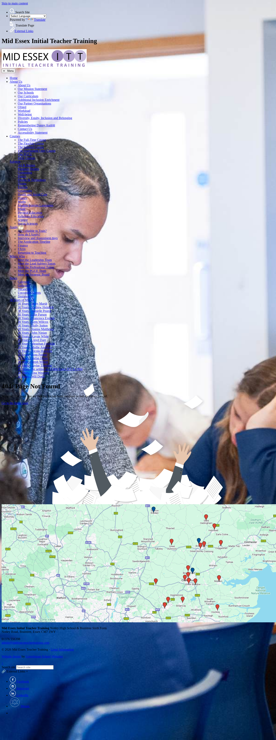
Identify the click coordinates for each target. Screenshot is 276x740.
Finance (23, 245)
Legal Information (62, 649)
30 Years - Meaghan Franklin (36, 343)
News (13, 278)
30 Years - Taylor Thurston (35, 365)
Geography (25, 190)
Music (22, 209)
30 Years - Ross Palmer (32, 354)
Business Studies (28, 169)
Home (14, 78)
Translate (39, 19)
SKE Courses (26, 158)
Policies (23, 121)
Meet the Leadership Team (35, 260)
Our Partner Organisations (34, 103)
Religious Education (31, 216)
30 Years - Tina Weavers (33, 372)
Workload (24, 110)
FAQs (21, 249)
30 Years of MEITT (22, 300)
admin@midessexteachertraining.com (25, 642)
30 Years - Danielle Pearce (34, 311)
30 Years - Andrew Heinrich (36, 307)
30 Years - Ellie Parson (32, 314)
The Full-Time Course (32, 140)
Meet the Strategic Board (34, 274)
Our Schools (26, 92)
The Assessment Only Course (37, 150)
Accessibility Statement (32, 132)
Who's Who (17, 256)
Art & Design (26, 165)
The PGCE (25, 154)
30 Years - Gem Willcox (33, 321)
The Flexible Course (31, 143)
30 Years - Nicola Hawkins (35, 351)
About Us (16, 81)
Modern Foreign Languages (35, 205)
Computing (25, 172)
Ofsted (22, 107)
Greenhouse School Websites (44, 656)
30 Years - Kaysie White (33, 336)
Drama (22, 183)
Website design (11, 656)
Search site (8, 667)
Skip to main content (15, 3)
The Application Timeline (34, 241)
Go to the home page (15, 403)
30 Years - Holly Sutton (33, 325)
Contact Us (25, 129)
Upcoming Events (29, 292)
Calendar (23, 281)
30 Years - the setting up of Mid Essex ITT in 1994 (50, 369)
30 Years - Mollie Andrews (35, 347)
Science (23, 220)
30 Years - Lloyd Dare (32, 340)
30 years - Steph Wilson (33, 362)
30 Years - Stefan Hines (33, 358)
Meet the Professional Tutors (36, 267)
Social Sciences (28, 223)
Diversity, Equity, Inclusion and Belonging (45, 118)
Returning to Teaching (32, 252)
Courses (15, 136)
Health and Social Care (32, 194)
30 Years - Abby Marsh (32, 303)
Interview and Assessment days (38, 238)
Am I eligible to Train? (32, 231)
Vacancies (24, 289)
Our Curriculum (28, 96)
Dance (22, 176)
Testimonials (26, 296)
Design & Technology (32, 180)
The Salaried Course (31, 147)
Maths (22, 201)
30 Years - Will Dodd (31, 376)
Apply (14, 227)
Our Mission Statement (32, 89)
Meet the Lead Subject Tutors (36, 263)
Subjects (15, 161)
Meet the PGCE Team (32, 271)
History (22, 198)
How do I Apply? (29, 234)
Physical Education (30, 212)
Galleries (23, 285)
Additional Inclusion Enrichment (38, 99)
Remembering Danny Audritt (36, 125)
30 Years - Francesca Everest (36, 318)
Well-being (25, 114)
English (22, 187)
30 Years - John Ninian (32, 332)
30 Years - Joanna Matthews (36, 329)
